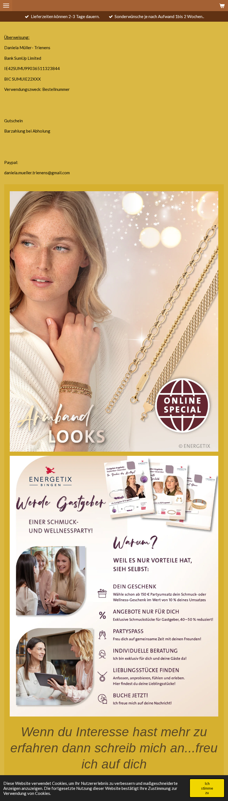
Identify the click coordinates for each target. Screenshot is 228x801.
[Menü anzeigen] (6, 5)
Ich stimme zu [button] (207, 788)
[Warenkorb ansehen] (222, 5)
